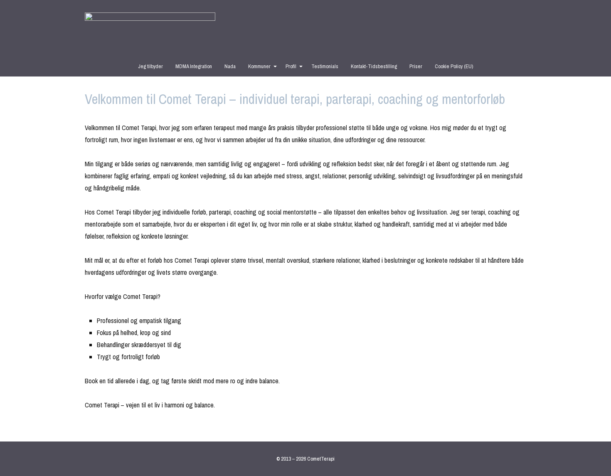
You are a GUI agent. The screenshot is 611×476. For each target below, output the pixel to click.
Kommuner (259, 66)
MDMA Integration (193, 66)
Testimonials (324, 66)
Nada (230, 66)
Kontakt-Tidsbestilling (374, 66)
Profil (291, 66)
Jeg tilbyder (150, 66)
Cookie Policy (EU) (454, 66)
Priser (415, 66)
